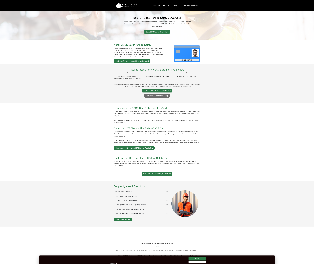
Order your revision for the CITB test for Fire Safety (134, 148)
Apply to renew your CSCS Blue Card (157, 91)
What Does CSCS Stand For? (124, 191)
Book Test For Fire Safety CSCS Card (157, 174)
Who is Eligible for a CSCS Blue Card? (126, 196)
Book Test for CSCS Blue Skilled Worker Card (132, 61)
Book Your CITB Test (123, 219)
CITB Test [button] (166, 6)
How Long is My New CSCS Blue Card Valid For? (129, 213)
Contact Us (194, 6)
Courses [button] (176, 6)
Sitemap (157, 247)
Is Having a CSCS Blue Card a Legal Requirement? (130, 204)
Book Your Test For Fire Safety (157, 96)
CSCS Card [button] (156, 6)
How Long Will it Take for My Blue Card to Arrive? (129, 209)
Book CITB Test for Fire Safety (157, 32)
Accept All (197, 258)
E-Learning (186, 6)
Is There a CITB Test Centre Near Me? (126, 200)
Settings (196, 261)
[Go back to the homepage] (126, 5)
